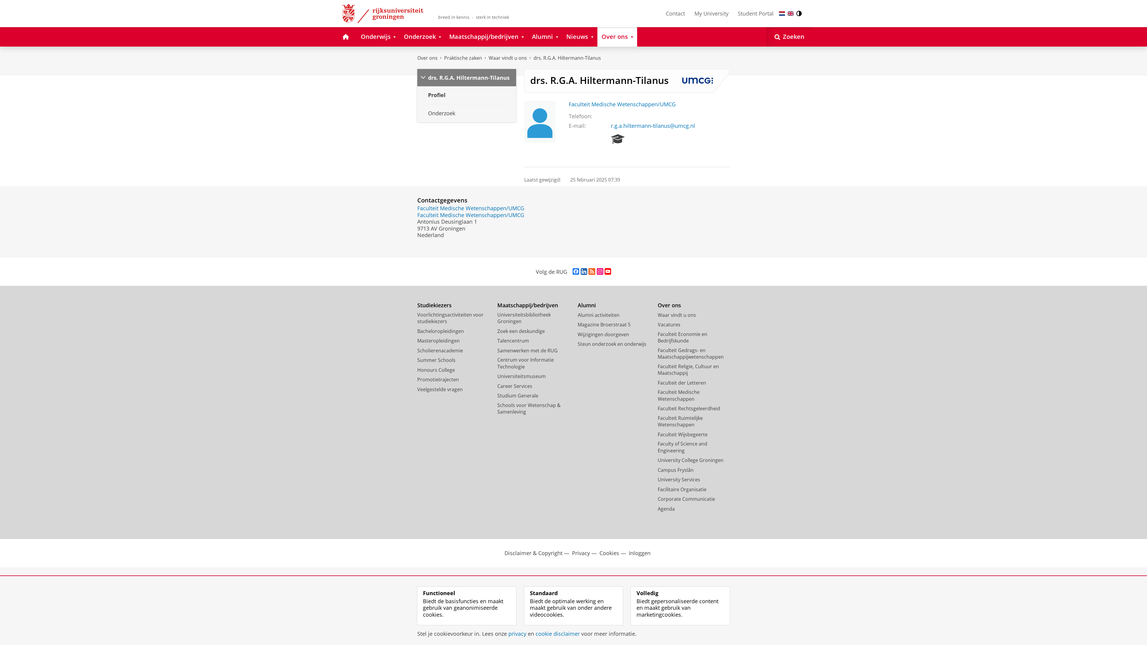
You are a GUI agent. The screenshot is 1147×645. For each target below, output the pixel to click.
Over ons (427, 58)
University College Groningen (690, 460)
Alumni (587, 305)
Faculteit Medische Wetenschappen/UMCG (622, 104)
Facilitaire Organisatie (682, 489)
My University (711, 13)
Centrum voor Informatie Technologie (525, 363)
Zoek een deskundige (521, 331)
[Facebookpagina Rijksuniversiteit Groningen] (576, 271)
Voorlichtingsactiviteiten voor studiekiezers (450, 318)
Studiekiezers (434, 305)
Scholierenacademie (440, 350)
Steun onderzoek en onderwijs (612, 344)
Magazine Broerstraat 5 (604, 324)
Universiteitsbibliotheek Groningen (524, 318)
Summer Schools (436, 360)
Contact (675, 13)
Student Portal (756, 13)
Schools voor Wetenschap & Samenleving (529, 408)
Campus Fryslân (676, 470)
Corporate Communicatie (686, 499)
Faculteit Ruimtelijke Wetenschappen (680, 421)
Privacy (581, 553)
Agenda (666, 509)
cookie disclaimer (558, 633)
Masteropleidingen (438, 340)
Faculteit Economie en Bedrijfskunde (682, 337)
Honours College (436, 370)
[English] (791, 13)
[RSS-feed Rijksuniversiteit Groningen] (591, 271)
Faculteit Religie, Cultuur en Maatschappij (688, 370)
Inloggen (640, 553)
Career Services (514, 386)
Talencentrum (513, 340)
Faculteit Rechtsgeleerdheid (689, 408)
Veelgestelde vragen (440, 389)
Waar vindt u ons (508, 58)
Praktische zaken (463, 58)
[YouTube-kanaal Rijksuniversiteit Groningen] (608, 271)
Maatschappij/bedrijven (527, 305)
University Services (679, 479)
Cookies (609, 553)
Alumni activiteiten (598, 315)
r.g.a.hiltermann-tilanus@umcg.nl (653, 125)
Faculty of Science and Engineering (682, 447)
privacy (517, 633)
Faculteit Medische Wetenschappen (679, 395)
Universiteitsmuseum (521, 376)
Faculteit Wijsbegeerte (683, 434)
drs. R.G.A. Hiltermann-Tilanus (567, 58)
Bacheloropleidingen (440, 331)
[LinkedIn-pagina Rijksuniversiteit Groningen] (584, 271)
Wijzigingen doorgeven (603, 334)
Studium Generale (517, 395)
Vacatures (669, 324)
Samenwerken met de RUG (527, 350)
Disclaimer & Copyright (533, 553)
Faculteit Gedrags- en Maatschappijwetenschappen (691, 353)
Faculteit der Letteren (682, 383)
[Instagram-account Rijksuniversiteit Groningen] (600, 271)
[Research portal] (618, 139)
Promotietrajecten (438, 379)
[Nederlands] (782, 13)
